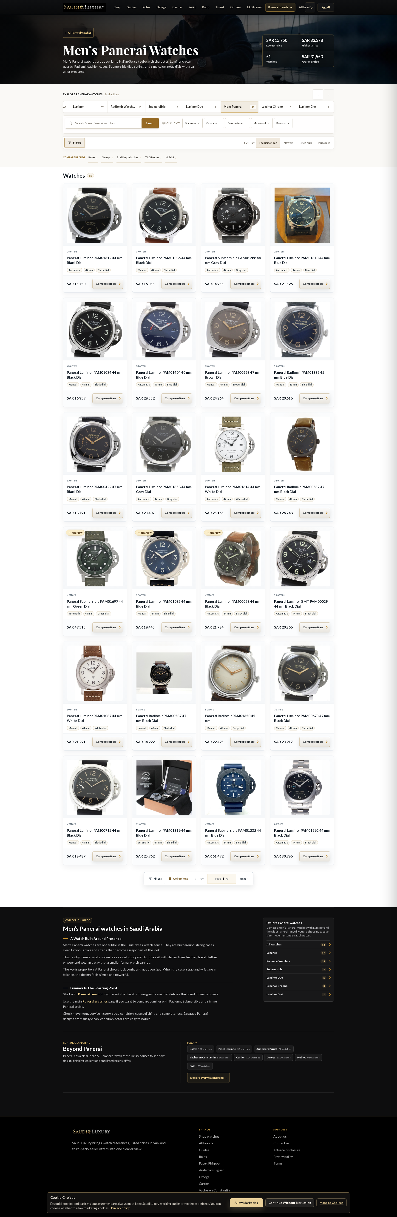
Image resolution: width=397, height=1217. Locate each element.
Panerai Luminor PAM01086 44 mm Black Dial (164, 260)
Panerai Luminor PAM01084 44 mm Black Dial (94, 374)
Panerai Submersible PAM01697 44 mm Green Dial (95, 603)
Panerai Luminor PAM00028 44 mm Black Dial (233, 603)
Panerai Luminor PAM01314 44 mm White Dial (233, 489)
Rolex (146, 7)
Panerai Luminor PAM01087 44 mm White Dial (94, 718)
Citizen (235, 7)
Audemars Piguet (211, 1170)
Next (243, 878)
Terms (278, 1163)
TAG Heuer (254, 7)
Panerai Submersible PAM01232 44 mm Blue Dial (233, 832)
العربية (326, 7)
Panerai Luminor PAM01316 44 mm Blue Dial (164, 832)
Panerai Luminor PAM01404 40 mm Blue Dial (164, 374)
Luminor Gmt (296, 994)
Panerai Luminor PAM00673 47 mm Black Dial (302, 718)
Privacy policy (120, 1208)
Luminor (296, 952)
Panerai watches (95, 1001)
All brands (306, 7)
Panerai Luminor (90, 994)
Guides (131, 7)
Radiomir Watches (296, 961)
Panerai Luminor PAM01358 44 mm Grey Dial (164, 489)
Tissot (219, 7)
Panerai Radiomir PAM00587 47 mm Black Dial (161, 718)
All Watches (296, 944)
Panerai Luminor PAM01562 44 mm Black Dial (302, 832)
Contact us (281, 1143)
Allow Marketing (246, 1203)
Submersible (296, 969)
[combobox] (107, 123)
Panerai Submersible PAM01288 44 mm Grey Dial (233, 260)
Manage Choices (331, 1203)
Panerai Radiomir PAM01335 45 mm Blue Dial (299, 374)
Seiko (192, 7)
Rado (205, 7)
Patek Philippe (209, 1163)
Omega (161, 7)
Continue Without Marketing (290, 1203)
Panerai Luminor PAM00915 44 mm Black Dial (94, 832)
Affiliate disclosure (286, 1150)
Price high (306, 142)
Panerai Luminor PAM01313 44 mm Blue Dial (302, 260)
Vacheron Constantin (214, 1190)
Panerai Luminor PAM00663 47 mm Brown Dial (233, 374)
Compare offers (106, 283)
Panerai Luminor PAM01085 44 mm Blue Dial (164, 603)
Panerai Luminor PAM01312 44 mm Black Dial (94, 260)
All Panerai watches (78, 32)
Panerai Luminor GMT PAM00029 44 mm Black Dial (301, 603)
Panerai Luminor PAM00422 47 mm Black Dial (94, 489)
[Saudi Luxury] (84, 7)
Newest (288, 142)
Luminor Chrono (296, 986)
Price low (324, 142)
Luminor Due (296, 977)
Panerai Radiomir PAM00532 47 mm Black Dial (299, 489)
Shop (117, 7)
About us (280, 1136)
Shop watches (209, 1136)
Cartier (177, 7)
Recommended (268, 142)
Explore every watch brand (207, 1077)
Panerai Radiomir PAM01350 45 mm (230, 718)
